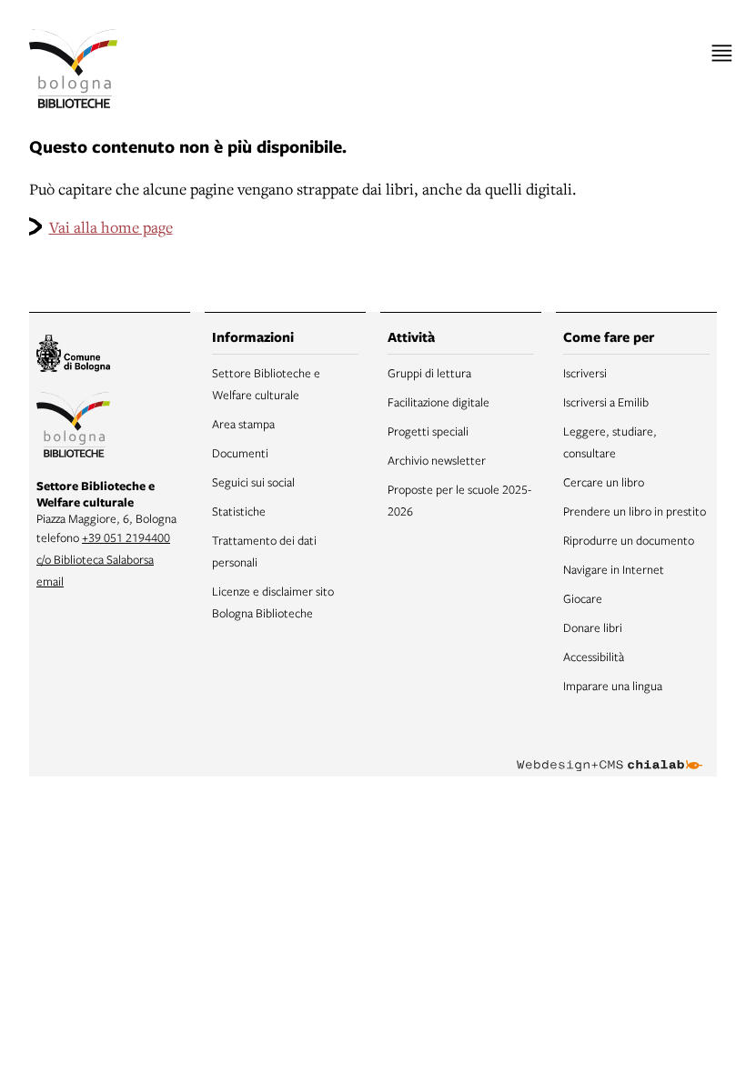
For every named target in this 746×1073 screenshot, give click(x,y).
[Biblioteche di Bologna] (73, 427)
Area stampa (243, 424)
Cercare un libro (603, 482)
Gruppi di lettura (429, 373)
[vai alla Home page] (73, 68)
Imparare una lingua (612, 685)
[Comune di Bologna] (73, 356)
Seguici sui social (253, 482)
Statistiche (239, 511)
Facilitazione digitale (438, 402)
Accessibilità (593, 656)
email (50, 581)
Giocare (582, 598)
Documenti (240, 453)
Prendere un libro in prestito (634, 511)
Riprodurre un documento (628, 540)
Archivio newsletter (437, 460)
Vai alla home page (111, 226)
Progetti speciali (428, 431)
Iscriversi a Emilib (606, 402)
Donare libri (592, 627)
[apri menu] (722, 53)
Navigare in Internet (613, 569)
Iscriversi (585, 373)
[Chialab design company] (609, 751)
